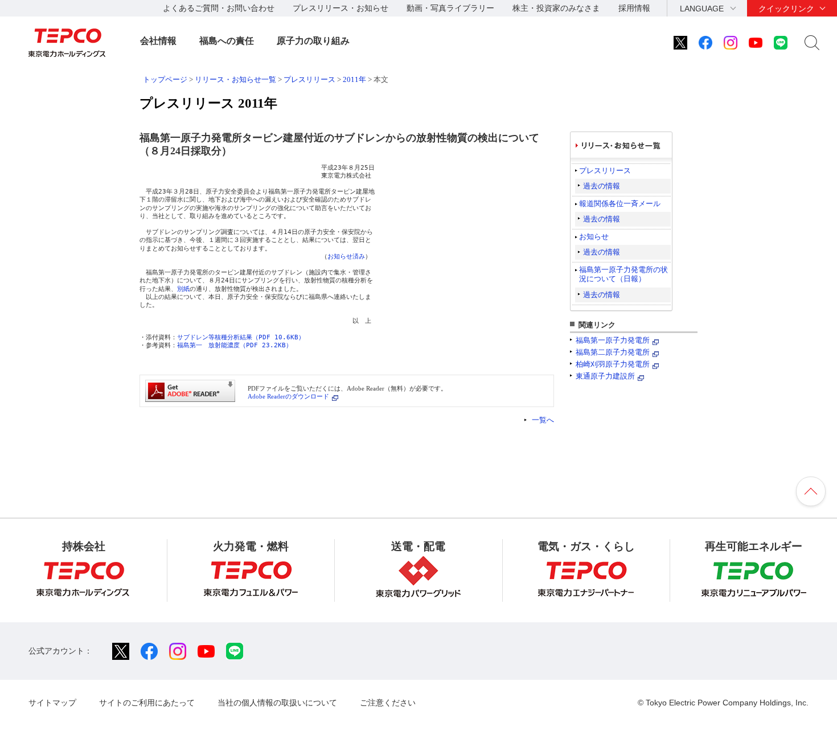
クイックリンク (786, 8)
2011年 (354, 79)
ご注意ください (388, 702)
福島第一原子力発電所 (613, 340)
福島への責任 (226, 41)
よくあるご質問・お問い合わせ (218, 8)
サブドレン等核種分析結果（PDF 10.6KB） (241, 337)
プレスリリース (309, 79)
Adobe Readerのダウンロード (288, 396)
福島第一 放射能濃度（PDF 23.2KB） (234, 345)
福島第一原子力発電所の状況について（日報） (623, 274)
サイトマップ (52, 702)
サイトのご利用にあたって (147, 702)
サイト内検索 (812, 42)
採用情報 (634, 8)
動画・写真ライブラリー (450, 8)
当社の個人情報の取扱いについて (277, 702)
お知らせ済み (346, 256)
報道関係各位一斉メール (619, 203)
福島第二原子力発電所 (613, 352)
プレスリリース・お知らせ (340, 8)
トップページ (165, 79)
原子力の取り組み (313, 41)
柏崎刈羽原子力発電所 (613, 364)
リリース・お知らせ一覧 (235, 79)
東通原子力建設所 (605, 376)
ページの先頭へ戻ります (811, 491)
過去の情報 (601, 186)
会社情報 (158, 41)
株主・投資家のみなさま (556, 8)
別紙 (183, 289)
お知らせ (594, 236)
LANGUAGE (702, 8)
